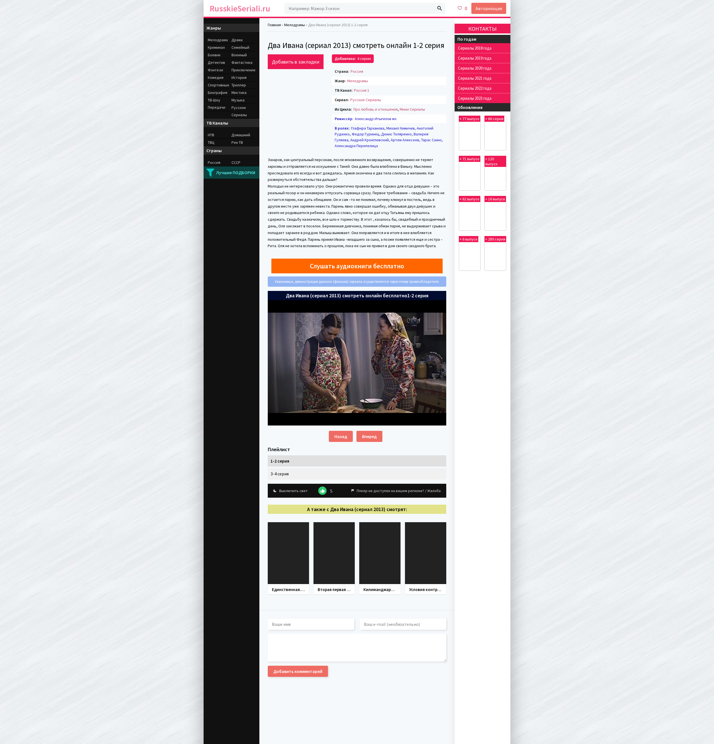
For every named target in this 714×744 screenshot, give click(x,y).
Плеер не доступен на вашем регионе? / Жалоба (399, 490)
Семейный (240, 47)
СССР (235, 162)
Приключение (243, 69)
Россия (357, 71)
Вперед (369, 436)
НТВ (211, 134)
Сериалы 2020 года (474, 68)
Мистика (239, 92)
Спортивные (218, 84)
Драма (237, 39)
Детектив (216, 62)
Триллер (238, 84)
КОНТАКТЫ (482, 28)
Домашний (240, 134)
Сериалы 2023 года (474, 98)
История (239, 77)
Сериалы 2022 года (474, 88)
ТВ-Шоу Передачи (216, 104)
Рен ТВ (237, 142)
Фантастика (241, 62)
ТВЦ (211, 142)
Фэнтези (215, 69)
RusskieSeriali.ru (240, 8)
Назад (340, 436)
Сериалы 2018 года (474, 48)
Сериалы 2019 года (474, 58)
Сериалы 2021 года (474, 78)
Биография (217, 92)
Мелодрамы (357, 80)
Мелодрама (218, 39)
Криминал (216, 47)
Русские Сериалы (365, 99)
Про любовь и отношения (375, 109)
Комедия (215, 77)
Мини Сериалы (412, 109)
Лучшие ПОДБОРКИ (235, 172)
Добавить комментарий (297, 671)
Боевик (214, 54)
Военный (239, 54)
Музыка (238, 100)
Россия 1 (361, 90)
